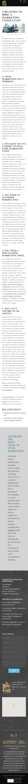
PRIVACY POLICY (9, 743)
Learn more (17, 780)
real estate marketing (8, 296)
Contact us (11, 530)
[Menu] (24, 3)
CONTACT (22, 743)
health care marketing (19, 294)
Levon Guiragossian (8, 397)
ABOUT (21, 741)
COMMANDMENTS (10, 741)
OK (10, 780)
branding (4, 284)
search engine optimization (15, 284)
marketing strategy (7, 289)
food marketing (8, 294)
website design (6, 287)
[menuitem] (20, 3)
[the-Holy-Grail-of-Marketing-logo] (11, 3)
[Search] (20, 3)
